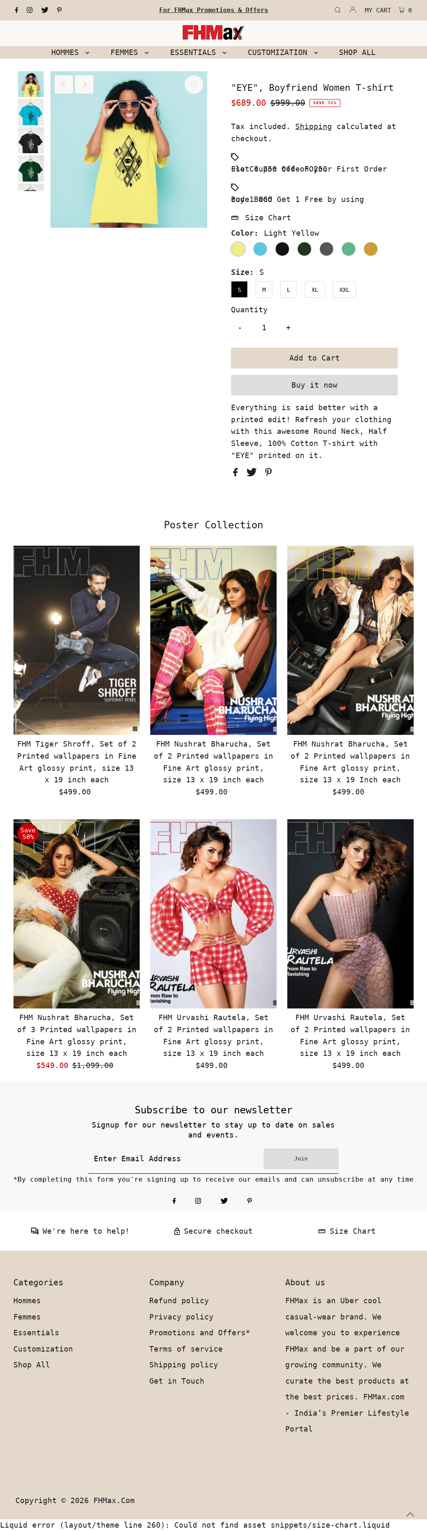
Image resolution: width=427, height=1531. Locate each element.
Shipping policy (183, 1364)
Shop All (31, 1364)
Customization (43, 1348)
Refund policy (179, 1300)
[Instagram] (30, 10)
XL (314, 289)
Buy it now (314, 385)
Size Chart (268, 217)
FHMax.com (114, 1500)
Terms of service (186, 1348)
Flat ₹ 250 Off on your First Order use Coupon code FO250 (309, 168)
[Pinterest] (59, 10)
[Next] (84, 84)
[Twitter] (44, 10)
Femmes (27, 1316)
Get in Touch (176, 1381)
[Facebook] (16, 10)
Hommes (27, 1300)
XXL (344, 289)
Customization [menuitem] (280, 52)
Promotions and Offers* (199, 1332)
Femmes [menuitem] (127, 52)
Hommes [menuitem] (67, 52)
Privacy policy (181, 1316)
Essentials (36, 1332)
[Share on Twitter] (253, 473)
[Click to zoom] (194, 84)
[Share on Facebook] (237, 473)
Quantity (249, 309)
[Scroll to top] (410, 1514)
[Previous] (64, 84)
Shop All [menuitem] (357, 52)
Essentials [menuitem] (195, 52)
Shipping (313, 126)
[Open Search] (337, 10)
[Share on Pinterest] (268, 473)
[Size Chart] (322, 1232)
